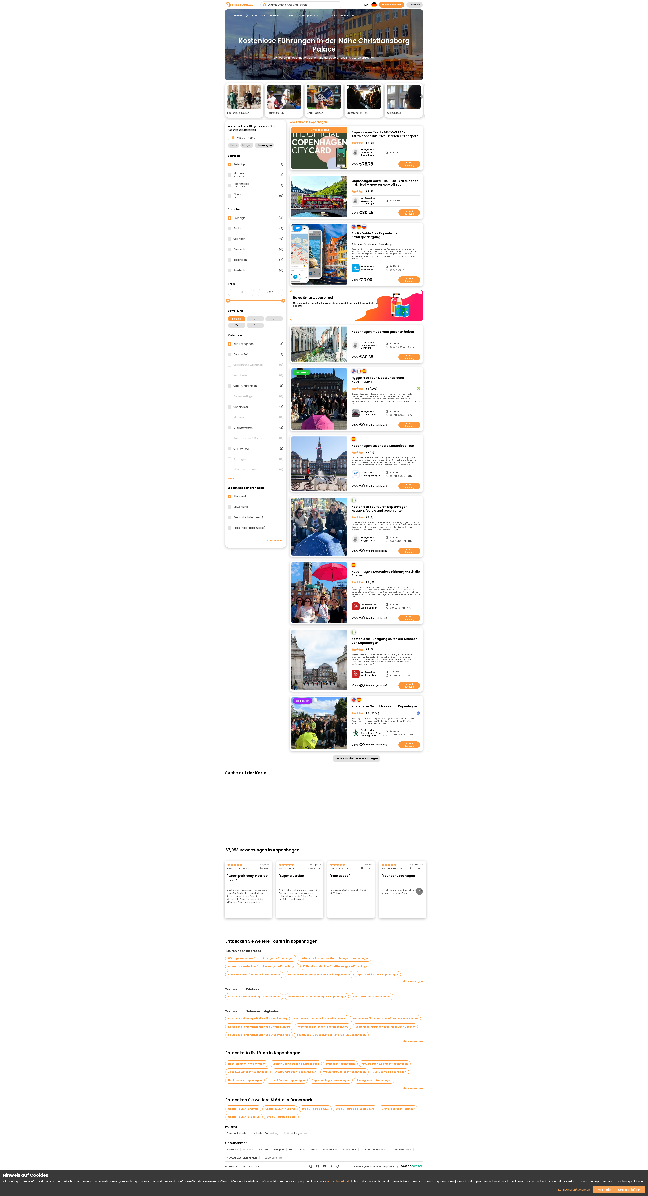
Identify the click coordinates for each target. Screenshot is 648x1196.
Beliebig (236, 319)
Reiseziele (232, 1149)
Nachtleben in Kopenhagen (245, 1080)
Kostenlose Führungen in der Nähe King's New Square (385, 1018)
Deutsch (258, 249)
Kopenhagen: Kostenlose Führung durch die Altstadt (386, 573)
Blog (302, 1149)
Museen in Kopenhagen (340, 1063)
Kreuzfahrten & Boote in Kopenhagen (385, 1063)
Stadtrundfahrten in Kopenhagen (295, 1072)
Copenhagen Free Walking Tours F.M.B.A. (373, 734)
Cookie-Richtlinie (401, 1149)
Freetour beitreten (237, 1133)
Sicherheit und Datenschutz (339, 1149)
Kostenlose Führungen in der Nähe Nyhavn (320, 1018)
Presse (314, 1149)
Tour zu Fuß (258, 354)
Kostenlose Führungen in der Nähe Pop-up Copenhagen (331, 1035)
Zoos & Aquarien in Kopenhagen (248, 1072)
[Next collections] (420, 96)
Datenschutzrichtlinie (339, 1182)
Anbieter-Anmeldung (265, 1133)
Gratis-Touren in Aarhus (243, 1109)
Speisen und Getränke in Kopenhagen (296, 1063)
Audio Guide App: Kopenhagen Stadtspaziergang (375, 235)
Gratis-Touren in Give (315, 1109)
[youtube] (324, 1166)
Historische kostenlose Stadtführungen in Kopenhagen (334, 958)
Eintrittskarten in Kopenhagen (246, 1063)
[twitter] (331, 1166)
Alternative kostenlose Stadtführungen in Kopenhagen (262, 966)
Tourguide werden (391, 4)
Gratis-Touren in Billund (280, 1109)
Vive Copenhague (370, 476)
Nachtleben (258, 375)
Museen (258, 417)
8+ (274, 319)
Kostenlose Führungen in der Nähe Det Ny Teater (385, 1026)
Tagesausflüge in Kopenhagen (331, 1080)
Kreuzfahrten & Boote (258, 438)
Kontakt (263, 1149)
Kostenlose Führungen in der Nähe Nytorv (323, 1026)
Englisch (258, 228)
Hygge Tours (368, 540)
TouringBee (367, 270)
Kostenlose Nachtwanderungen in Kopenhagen (317, 996)
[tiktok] (338, 1166)
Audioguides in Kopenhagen (374, 1080)
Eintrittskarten (258, 427)
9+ (255, 319)
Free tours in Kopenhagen (304, 15)
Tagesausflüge (258, 396)
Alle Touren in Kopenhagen (308, 122)
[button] (244, 100)
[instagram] (311, 1166)
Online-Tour (258, 448)
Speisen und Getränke (258, 365)
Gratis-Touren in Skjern (281, 1117)
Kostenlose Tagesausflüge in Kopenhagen (254, 996)
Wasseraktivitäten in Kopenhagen (344, 1072)
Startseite (236, 15)
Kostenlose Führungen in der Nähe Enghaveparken (259, 1035)
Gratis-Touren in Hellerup (244, 1117)
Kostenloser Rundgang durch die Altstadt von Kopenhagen (384, 641)
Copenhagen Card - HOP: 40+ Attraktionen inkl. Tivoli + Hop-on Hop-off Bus (385, 183)
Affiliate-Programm (295, 1133)
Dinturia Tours (368, 414)
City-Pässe (258, 407)
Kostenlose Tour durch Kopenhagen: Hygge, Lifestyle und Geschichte (380, 509)
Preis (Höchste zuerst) (248, 517)
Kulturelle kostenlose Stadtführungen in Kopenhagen (336, 966)
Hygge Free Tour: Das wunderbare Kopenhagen (378, 380)
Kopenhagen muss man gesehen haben (383, 332)
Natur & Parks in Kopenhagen (287, 1080)
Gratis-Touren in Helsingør (398, 1109)
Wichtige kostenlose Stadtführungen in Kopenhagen (260, 958)
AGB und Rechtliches (373, 1149)
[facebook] (318, 1166)
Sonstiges (258, 459)
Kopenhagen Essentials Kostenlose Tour (383, 446)
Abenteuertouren (258, 469)
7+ (236, 325)
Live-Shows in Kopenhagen (389, 1072)
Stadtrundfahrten (258, 386)
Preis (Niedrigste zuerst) (249, 528)
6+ (255, 325)
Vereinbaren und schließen (619, 1190)
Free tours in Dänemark (265, 15)
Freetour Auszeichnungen (242, 1157)
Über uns (248, 1149)
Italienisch (258, 260)
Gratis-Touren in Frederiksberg (355, 1109)
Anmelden (414, 4)
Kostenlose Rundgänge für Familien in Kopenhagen (319, 974)
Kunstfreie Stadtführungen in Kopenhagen (254, 974)
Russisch (258, 270)
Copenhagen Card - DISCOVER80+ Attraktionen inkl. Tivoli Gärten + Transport (385, 134)
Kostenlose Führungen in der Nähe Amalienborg (257, 1018)
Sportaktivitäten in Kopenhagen (378, 974)
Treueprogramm (272, 1157)
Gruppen (279, 1149)
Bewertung (240, 507)
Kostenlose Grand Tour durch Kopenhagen (385, 706)
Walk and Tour (369, 608)
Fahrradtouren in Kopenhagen (371, 996)
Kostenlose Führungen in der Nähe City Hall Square (259, 1026)
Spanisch (258, 239)
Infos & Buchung (409, 164)
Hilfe (291, 1149)
